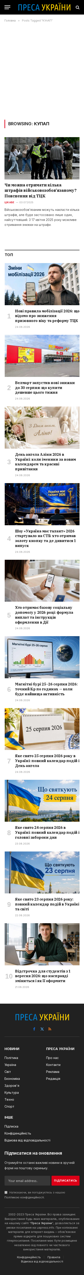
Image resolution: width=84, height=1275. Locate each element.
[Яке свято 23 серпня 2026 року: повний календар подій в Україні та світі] (42, 872)
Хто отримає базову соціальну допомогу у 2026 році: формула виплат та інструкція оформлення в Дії (44, 614)
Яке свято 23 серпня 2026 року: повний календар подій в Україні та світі (47, 904)
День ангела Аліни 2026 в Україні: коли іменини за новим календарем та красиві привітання (45, 461)
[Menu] (7, 7)
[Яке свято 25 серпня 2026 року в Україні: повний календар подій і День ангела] (42, 729)
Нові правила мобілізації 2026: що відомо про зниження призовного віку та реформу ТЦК (47, 316)
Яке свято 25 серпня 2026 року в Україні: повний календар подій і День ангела (47, 761)
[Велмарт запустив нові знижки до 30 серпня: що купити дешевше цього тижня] (42, 356)
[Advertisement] (42, 71)
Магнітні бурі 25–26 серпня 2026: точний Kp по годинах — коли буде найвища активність (46, 689)
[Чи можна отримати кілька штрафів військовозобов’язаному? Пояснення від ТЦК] (42, 158)
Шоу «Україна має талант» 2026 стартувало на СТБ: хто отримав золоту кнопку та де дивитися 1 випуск (45, 538)
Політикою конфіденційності (24, 1197)
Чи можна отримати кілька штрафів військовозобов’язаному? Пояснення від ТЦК (40, 190)
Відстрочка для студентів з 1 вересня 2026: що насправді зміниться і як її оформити (43, 976)
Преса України (41, 1223)
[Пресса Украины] (44, 7)
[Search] (77, 7)
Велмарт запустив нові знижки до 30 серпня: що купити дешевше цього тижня (45, 387)
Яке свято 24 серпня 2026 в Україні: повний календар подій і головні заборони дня (47, 832)
